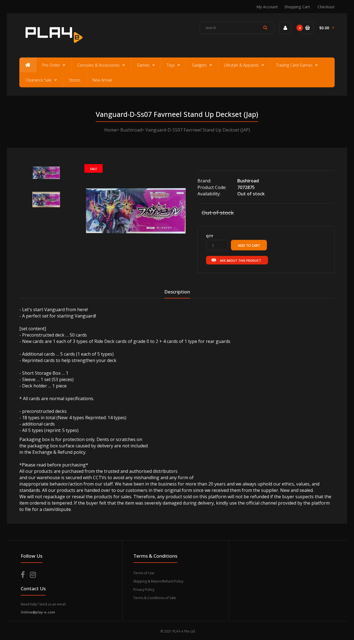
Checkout (326, 6)
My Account (267, 6)
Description (177, 291)
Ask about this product (240, 260)
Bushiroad (131, 130)
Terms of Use (143, 573)
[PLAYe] (53, 46)
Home (110, 130)
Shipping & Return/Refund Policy (158, 581)
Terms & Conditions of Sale (154, 598)
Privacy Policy (143, 589)
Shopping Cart (297, 6)
